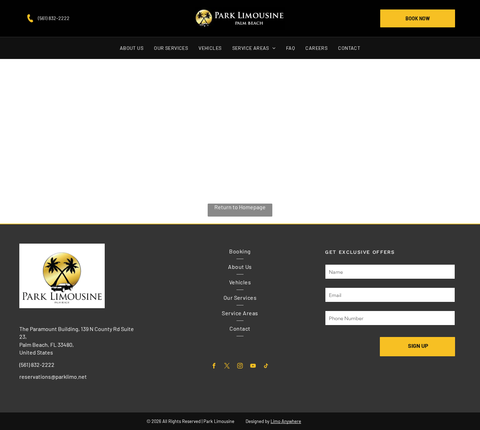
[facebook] (213, 367)
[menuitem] (132, 48)
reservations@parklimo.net (53, 376)
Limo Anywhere (286, 421)
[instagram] (239, 367)
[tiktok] (265, 367)
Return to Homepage (240, 207)
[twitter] (226, 367)
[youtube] (252, 367)
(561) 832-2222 (54, 18)
